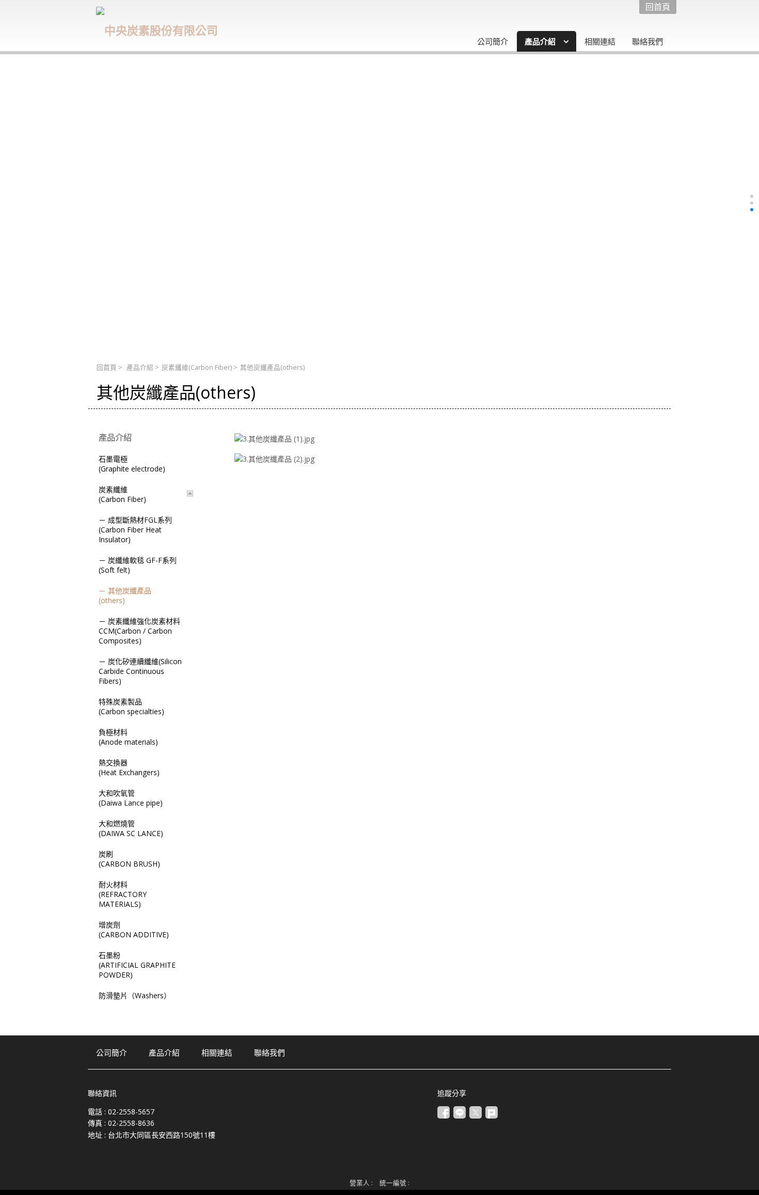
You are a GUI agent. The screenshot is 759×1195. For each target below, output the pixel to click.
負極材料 (128, 737)
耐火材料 (123, 894)
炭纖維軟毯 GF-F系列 (138, 565)
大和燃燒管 (131, 828)
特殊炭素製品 (131, 706)
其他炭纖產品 (125, 595)
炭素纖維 (197, 367)
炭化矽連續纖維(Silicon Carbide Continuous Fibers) (140, 671)
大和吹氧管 (131, 798)
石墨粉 (137, 965)
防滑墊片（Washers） (135, 995)
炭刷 (129, 859)
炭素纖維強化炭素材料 (139, 631)
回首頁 (107, 367)
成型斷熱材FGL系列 (135, 529)
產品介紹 (139, 367)
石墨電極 (132, 464)
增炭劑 (134, 929)
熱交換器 (129, 767)
